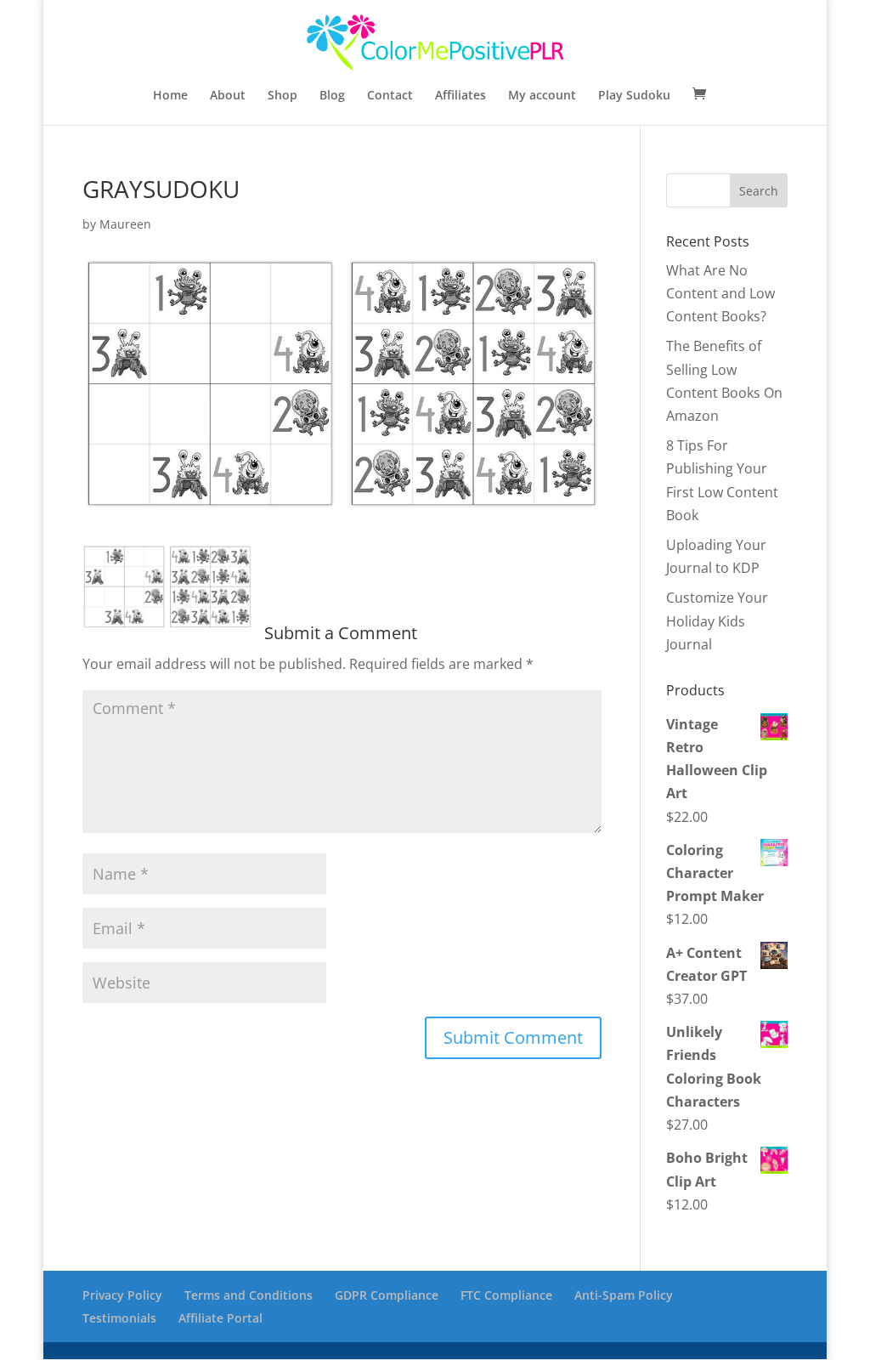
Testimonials (119, 1318)
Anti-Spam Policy (623, 1295)
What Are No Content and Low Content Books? (720, 293)
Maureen (125, 224)
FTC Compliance (506, 1295)
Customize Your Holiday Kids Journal (717, 620)
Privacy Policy (122, 1295)
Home (170, 96)
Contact (390, 96)
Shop (282, 96)
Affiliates (460, 96)
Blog (332, 96)
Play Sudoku (634, 96)
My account (542, 96)
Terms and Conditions (248, 1295)
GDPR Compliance (386, 1295)
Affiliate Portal (220, 1318)
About (228, 96)
